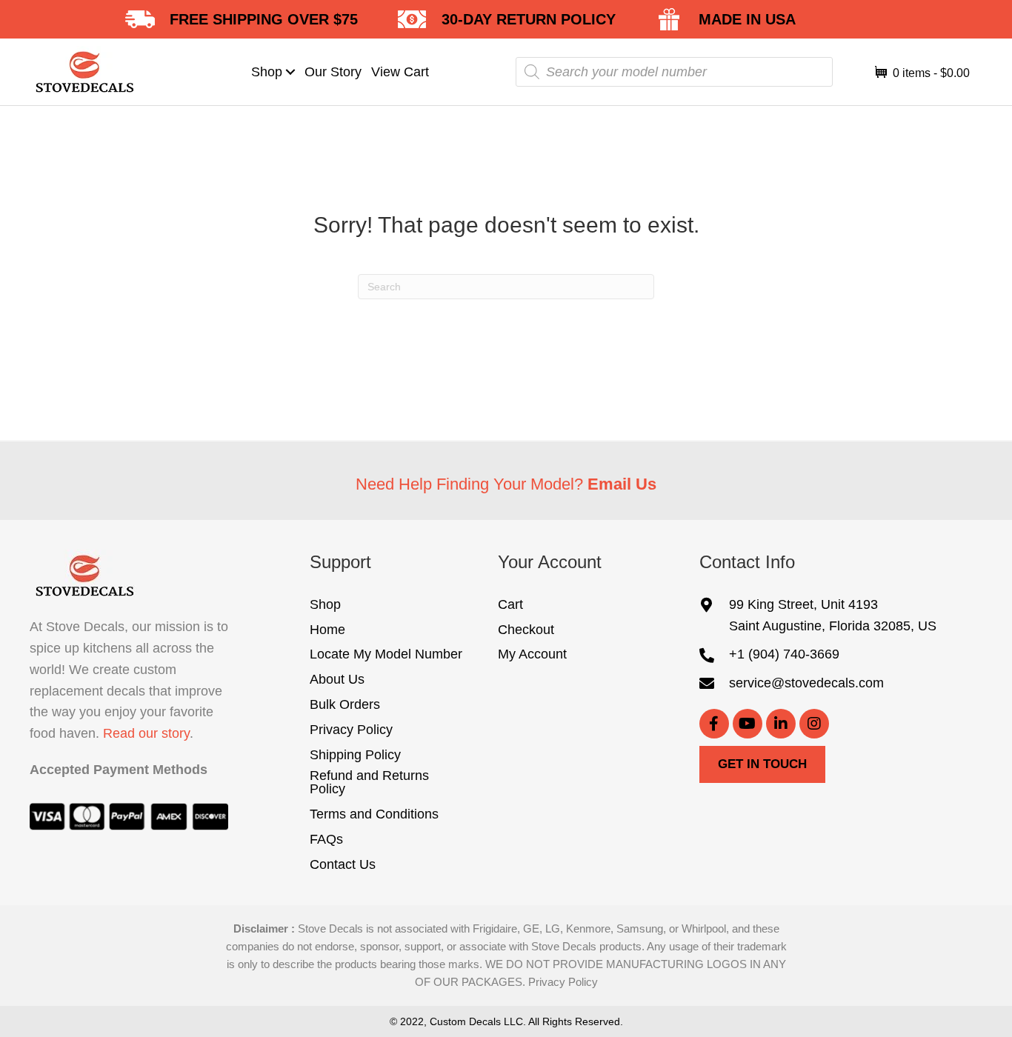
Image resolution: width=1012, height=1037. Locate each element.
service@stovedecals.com (806, 683)
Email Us (621, 484)
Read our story (146, 733)
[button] (290, 71)
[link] (274, 72)
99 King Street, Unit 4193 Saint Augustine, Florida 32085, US (832, 615)
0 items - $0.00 (930, 73)
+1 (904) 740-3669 (784, 654)
